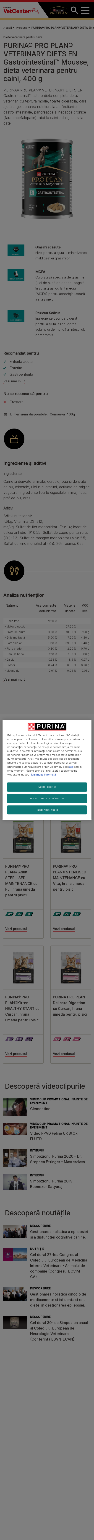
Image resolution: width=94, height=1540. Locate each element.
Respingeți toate (47, 809)
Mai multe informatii (43, 774)
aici (71, 766)
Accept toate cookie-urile (47, 798)
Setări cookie (47, 786)
